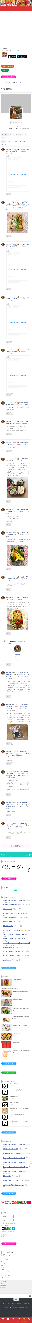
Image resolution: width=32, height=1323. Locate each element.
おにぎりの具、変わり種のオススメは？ (13, 1185)
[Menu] (30, 8)
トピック (19, 1321)
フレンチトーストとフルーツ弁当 (11, 951)
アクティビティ (5, 134)
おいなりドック (7, 960)
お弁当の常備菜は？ (17, 979)
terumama (8, 149)
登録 (2, 1236)
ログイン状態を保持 (9, 1223)
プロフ (8, 1321)
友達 (17, 134)
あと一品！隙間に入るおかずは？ (11, 1180)
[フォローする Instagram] (27, 855)
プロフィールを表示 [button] (18, 660)
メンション (9, 142)
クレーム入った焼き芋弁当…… (11, 917)
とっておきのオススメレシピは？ (20, 1025)
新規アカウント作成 (8, 66)
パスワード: (4, 1220)
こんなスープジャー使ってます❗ (20, 991)
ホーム (2, 1321)
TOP (29, 1321)
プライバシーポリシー (15, 60)
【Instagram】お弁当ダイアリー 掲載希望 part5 (15, 900)
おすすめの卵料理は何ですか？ (11, 947)
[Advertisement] (16, 29)
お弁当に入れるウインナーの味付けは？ (13, 934)
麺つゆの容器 (16, 1042)
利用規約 (7, 60)
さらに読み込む (16, 846)
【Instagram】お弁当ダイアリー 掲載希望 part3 (15, 1167)
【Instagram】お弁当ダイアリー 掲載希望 (14, 1158)
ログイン (5, 70)
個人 (3, 142)
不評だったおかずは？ (18, 999)
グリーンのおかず (7, 909)
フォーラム (4, 137)
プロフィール (11, 134)
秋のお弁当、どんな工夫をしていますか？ (14, 938)
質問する (24, 1321)
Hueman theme (23, 1307)
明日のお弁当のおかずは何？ (10, 1149)
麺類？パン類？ (7, 1176)
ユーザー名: (4, 1216)
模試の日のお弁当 (7, 921)
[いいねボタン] (8, 194)
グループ (23, 134)
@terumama (17, 656)
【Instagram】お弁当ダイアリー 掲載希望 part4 (15, 1171)
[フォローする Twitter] (30, 855)
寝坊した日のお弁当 (8, 926)
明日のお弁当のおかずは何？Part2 (12, 904)
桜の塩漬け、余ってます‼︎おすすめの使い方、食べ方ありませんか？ (17, 205)
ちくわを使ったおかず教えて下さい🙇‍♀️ (13, 930)
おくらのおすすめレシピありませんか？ (13, 913)
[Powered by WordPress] (10, 1307)
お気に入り (18, 142)
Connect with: (4, 1225)
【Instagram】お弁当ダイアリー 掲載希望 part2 (15, 1162)
